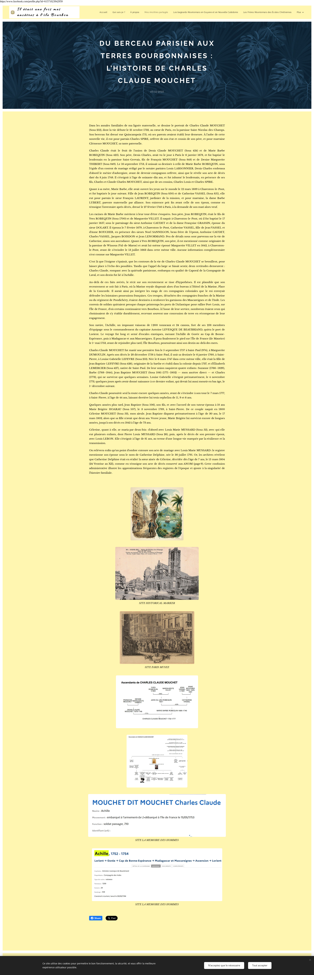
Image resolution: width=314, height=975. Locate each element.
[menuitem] (104, 12)
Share (97, 918)
